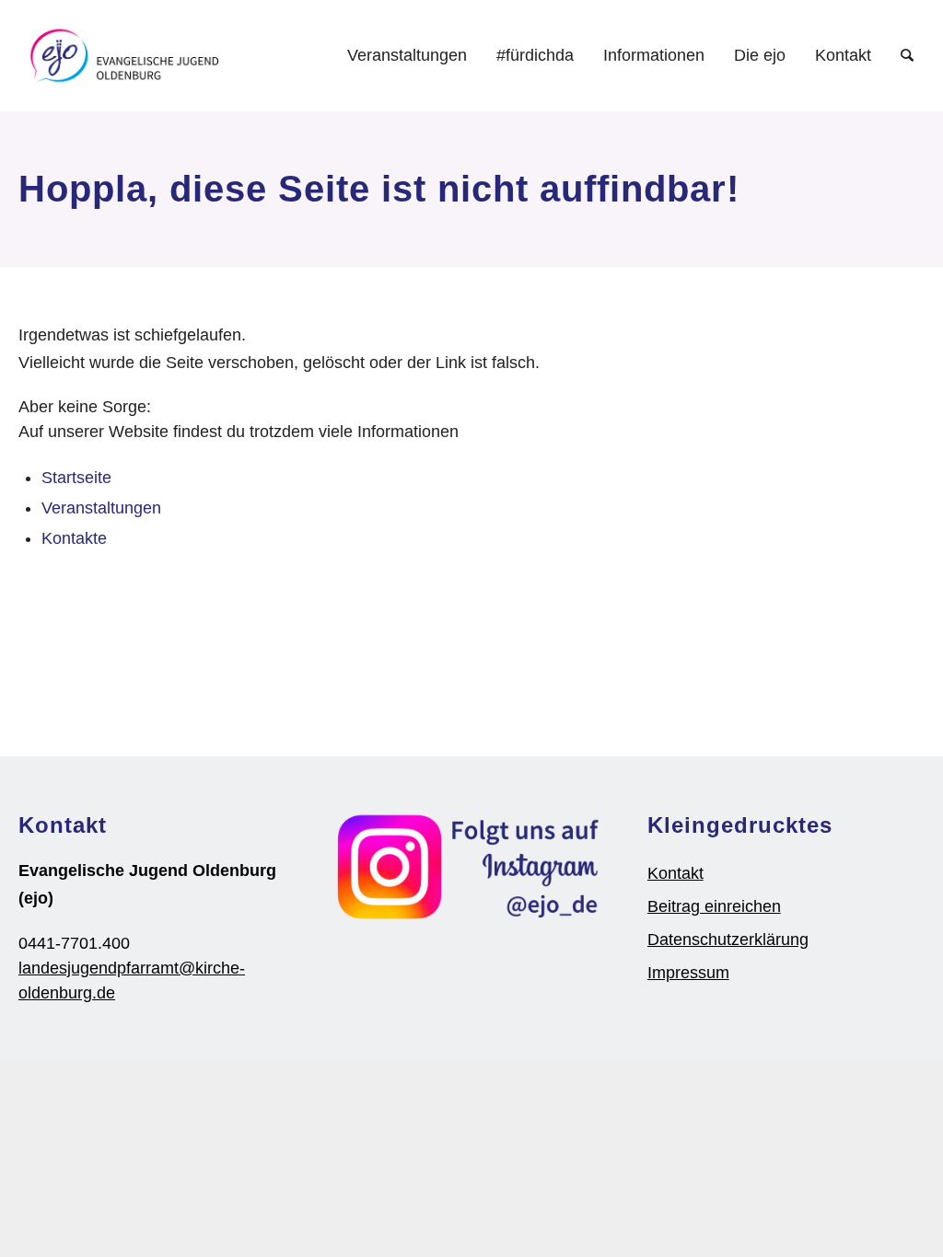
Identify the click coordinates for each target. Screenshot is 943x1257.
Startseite (76, 477)
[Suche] (907, 55)
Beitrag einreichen (714, 906)
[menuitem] (407, 55)
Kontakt (675, 873)
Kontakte (74, 538)
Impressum (688, 972)
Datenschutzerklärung (728, 939)
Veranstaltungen (101, 508)
